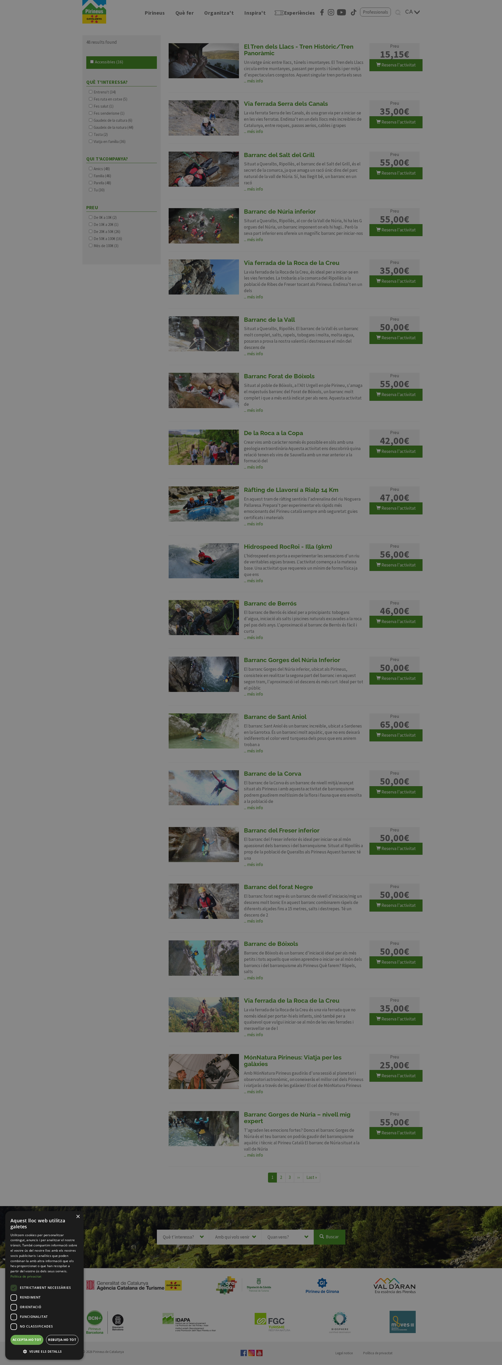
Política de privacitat (26, 1276)
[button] (44, 1351)
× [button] (78, 1217)
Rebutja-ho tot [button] (62, 1340)
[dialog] (44, 1285)
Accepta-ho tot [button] (27, 1340)
